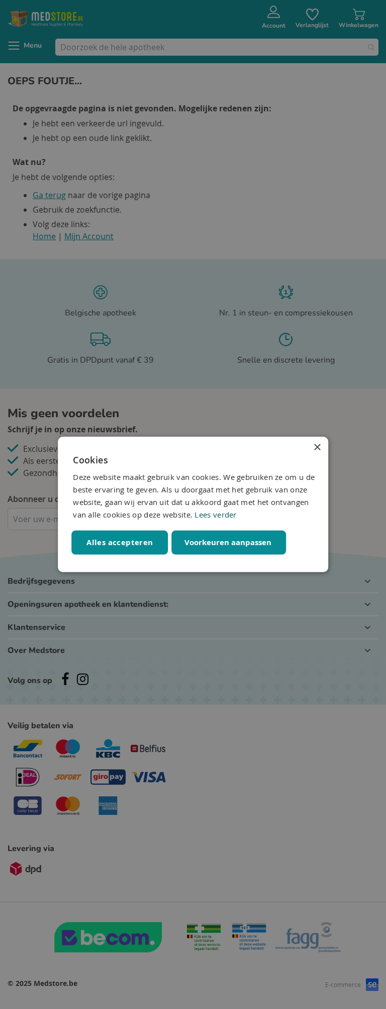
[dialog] (193, 504)
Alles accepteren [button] (119, 542)
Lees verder (215, 514)
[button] (229, 543)
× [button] (317, 447)
